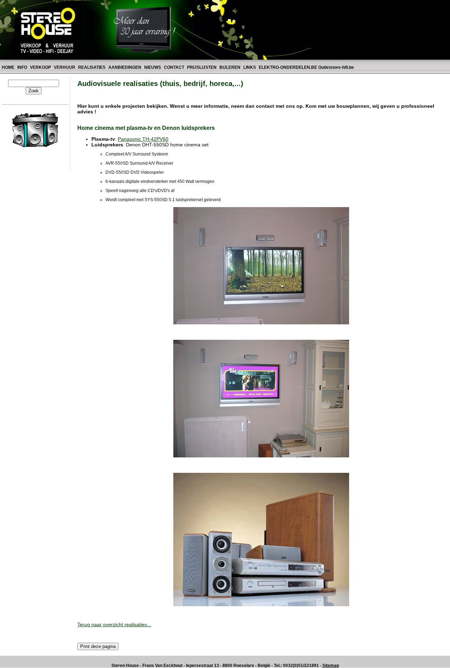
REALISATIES (91, 67)
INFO (22, 67)
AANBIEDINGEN (124, 67)
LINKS (250, 67)
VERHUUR (64, 67)
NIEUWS (152, 67)
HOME (8, 67)
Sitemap (330, 665)
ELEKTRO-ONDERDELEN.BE (288, 67)
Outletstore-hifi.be (336, 67)
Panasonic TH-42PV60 (143, 139)
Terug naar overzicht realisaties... (114, 624)
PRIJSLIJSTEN (202, 67)
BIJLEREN (229, 67)
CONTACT (174, 67)
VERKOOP (41, 67)
